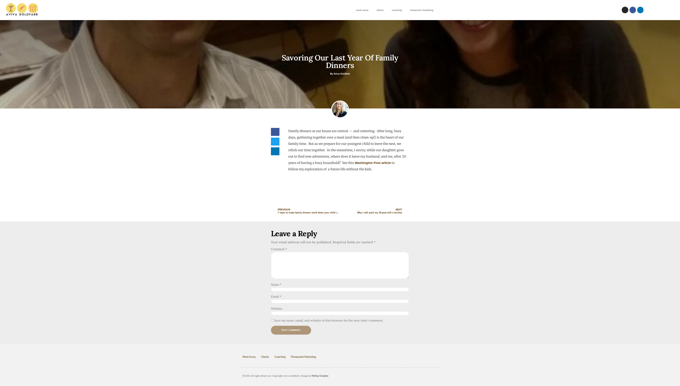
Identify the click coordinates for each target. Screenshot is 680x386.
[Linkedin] (640, 10)
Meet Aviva (362, 10)
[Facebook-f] (412, 376)
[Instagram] (625, 10)
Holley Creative (320, 376)
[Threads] (436, 376)
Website (276, 309)
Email (276, 297)
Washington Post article (373, 163)
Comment (279, 249)
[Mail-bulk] (430, 376)
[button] (275, 132)
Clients (380, 10)
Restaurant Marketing (421, 10)
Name (276, 285)
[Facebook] (633, 10)
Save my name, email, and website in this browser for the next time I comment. (328, 320)
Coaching (397, 10)
